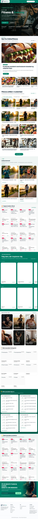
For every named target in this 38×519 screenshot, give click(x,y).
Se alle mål (34, 312)
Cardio (11, 508)
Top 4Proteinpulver (24, 414)
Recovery (11, 511)
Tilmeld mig (18, 493)
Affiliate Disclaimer (32, 508)
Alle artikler (33, 40)
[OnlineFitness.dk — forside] (5, 1)
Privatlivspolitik (32, 506)
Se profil (13, 282)
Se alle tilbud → (34, 207)
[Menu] (36, 1)
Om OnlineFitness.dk (23, 506)
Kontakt (21, 507)
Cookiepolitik (31, 507)
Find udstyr (12, 22)
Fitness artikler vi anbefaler (7, 96)
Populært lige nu (17, 96)
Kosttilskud (12, 506)
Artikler (11, 512)
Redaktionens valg (25, 96)
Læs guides (4, 22)
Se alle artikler (18, 154)
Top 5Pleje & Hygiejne (6, 414)
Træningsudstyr (12, 507)
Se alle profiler (33, 258)
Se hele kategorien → (5, 411)
